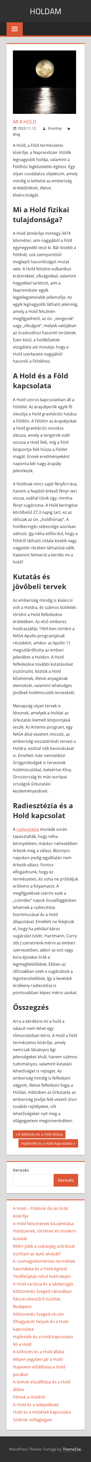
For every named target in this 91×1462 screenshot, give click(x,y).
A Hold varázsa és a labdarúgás (43, 1284)
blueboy (55, 128)
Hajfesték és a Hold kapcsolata (47, 1144)
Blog (16, 134)
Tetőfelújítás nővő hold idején (42, 1276)
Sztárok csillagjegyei (32, 1419)
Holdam (45, 11)
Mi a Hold (22, 1344)
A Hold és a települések (36, 1404)
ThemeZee (72, 1449)
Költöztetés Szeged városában (42, 1291)
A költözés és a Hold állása (40, 1135)
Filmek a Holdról (29, 1397)
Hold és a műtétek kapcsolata (42, 1412)
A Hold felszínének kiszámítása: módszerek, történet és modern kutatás (44, 1231)
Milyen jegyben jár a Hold (37, 1359)
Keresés (21, 1170)
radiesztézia (27, 829)
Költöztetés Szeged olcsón (38, 1314)
